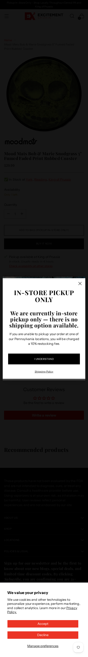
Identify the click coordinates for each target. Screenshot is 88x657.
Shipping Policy (44, 371)
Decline (43, 635)
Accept (42, 624)
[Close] (79, 283)
